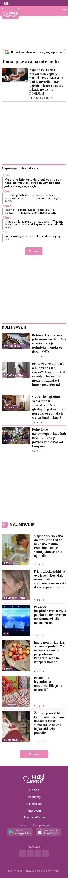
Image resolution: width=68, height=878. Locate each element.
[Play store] (20, 832)
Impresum (34, 810)
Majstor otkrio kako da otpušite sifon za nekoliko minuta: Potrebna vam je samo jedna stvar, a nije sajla (33, 183)
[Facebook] (22, 853)
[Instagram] (30, 853)
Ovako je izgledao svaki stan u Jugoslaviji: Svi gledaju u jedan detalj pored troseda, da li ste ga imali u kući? (48, 407)
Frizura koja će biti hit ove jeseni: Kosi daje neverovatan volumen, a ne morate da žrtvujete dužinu (33, 198)
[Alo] (5, 3)
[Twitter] (38, 853)
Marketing (34, 797)
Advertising (34, 803)
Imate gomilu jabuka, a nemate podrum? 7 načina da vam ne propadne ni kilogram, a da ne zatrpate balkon (34, 224)
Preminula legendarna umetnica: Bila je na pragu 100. (33, 238)
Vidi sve (34, 251)
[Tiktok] (45, 853)
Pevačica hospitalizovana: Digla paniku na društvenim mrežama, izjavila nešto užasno (30, 211)
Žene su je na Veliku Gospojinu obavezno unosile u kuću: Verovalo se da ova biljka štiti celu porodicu (49, 723)
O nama (34, 790)
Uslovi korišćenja (34, 817)
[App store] (48, 832)
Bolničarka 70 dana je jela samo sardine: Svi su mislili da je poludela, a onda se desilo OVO (49, 343)
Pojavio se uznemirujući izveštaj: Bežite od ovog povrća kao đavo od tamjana (49, 437)
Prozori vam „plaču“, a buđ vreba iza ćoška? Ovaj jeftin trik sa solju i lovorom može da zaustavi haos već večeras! (49, 374)
